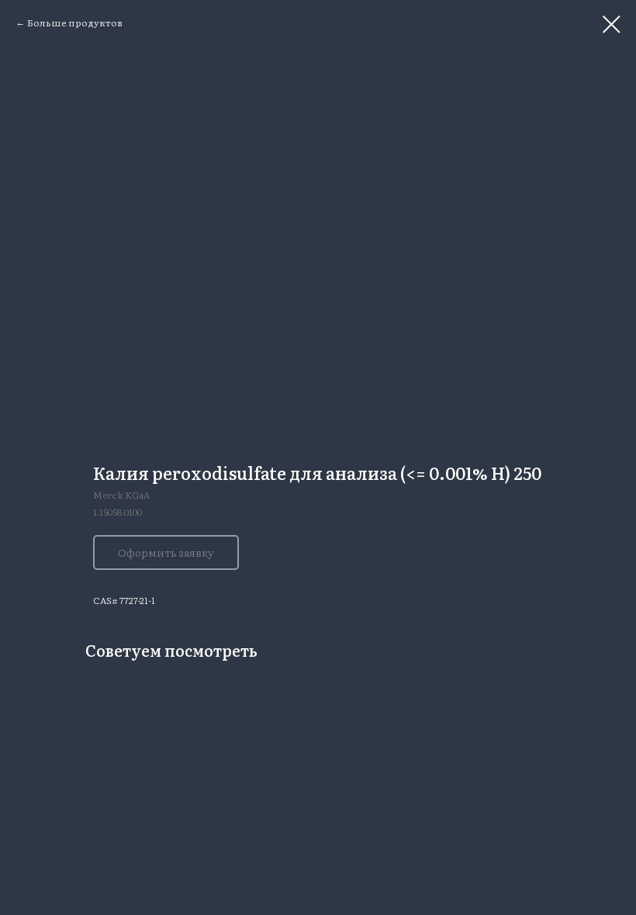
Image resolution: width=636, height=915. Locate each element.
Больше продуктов (75, 22)
